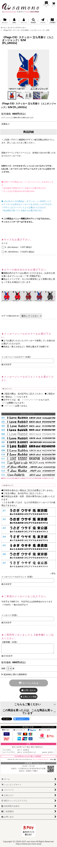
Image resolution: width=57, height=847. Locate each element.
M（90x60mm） (19, 252)
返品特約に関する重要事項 (15, 674)
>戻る (53, 573)
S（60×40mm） (18, 247)
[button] (33, 20)
